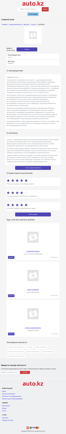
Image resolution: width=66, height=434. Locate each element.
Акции (4, 391)
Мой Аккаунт (6, 405)
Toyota (33, 24)
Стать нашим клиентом (33, 167)
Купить (27, 49)
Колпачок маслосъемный (16, 356)
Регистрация (33, 14)
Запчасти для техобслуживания (12, 398)
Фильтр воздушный (33, 351)
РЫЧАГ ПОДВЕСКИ (33, 289)
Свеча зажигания (41, 347)
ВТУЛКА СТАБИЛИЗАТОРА (33, 328)
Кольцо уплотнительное (16, 347)
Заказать (11, 257)
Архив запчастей (15, 24)
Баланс (4, 408)
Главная (4, 24)
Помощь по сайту (7, 420)
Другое (26, 24)
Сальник (29, 347)
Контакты (5, 417)
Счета (4, 410)
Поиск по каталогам (8, 393)
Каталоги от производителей (11, 396)
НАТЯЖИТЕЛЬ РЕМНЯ (32, 251)
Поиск (45, 9)
